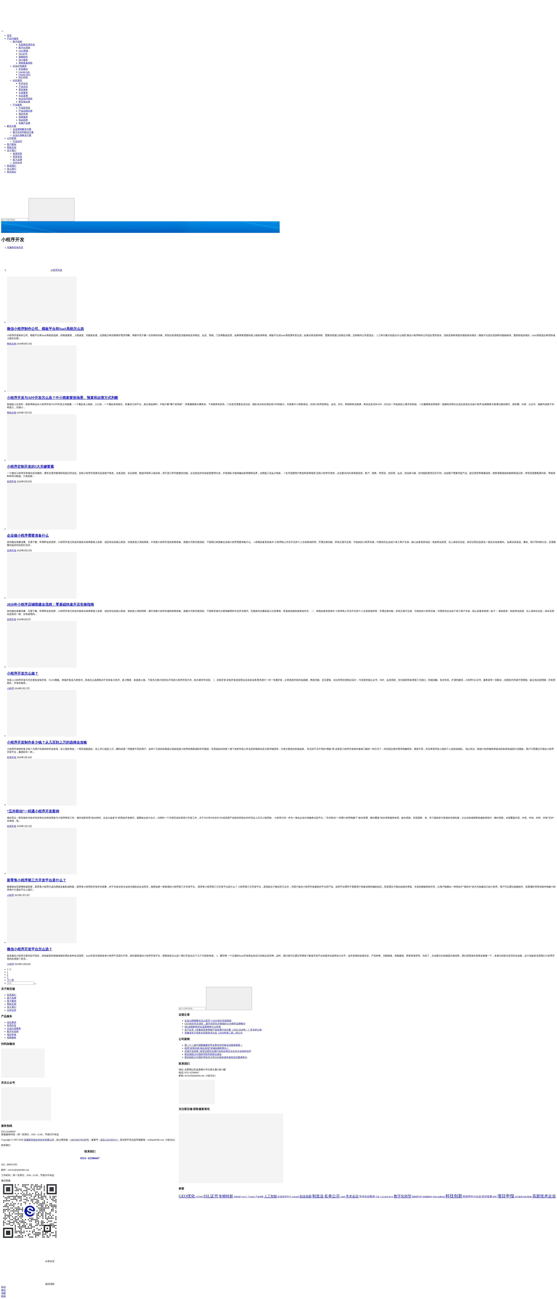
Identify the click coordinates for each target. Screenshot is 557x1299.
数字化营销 (24, 47)
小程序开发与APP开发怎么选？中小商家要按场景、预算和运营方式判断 (62, 398)
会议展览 (17, 80)
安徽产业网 (24, 123)
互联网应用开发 (27, 44)
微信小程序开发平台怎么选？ (29, 949)
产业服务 (17, 105)
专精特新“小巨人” (240, 1197)
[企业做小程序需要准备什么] (42, 529)
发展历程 (17, 153)
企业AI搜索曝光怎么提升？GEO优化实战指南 (208, 1020)
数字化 (391, 1197)
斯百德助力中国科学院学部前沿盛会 (203, 1054)
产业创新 (259, 1196)
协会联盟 (23, 120)
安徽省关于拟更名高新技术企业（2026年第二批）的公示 (214, 1033)
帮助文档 (11, 147)
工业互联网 (384, 1197)
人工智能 (270, 1196)
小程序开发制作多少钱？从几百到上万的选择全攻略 (47, 742)
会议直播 (23, 95)
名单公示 (332, 1196)
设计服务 (23, 60)
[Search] (51, 209)
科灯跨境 (23, 77)
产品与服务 (13, 38)
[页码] (35, 983)
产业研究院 (24, 108)
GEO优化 (187, 1196)
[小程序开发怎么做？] (42, 667)
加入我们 (11, 169)
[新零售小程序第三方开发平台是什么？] (42, 873)
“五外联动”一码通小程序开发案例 (33, 811)
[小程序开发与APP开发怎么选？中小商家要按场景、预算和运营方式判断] (42, 391)
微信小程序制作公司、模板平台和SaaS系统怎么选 (45, 329)
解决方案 (11, 126)
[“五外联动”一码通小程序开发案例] (42, 804)
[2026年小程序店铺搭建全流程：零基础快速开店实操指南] (42, 598)
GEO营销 (23, 51)
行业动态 (17, 141)
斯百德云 (11, 172)
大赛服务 (23, 92)
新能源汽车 (417, 1196)
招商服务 (23, 117)
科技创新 (453, 1196)
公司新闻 (11, 138)
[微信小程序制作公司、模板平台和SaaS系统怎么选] (42, 322)
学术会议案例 (367, 1196)
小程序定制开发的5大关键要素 (30, 466)
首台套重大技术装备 (523, 1197)
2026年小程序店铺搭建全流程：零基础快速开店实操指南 (50, 604)
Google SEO (24, 74)
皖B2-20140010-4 (109, 1140)
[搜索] (23, 197)
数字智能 (17, 41)
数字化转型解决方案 (23, 132)
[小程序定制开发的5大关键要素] (42, 460)
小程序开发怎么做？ (22, 673)
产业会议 (23, 86)
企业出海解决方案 (22, 135)
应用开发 (11, 481)
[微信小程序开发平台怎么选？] (42, 942)
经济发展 (487, 1196)
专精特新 (226, 1196)
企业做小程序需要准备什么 (28, 535)
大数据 (342, 1197)
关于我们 (11, 150)
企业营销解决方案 (22, 129)
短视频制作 (427, 1197)
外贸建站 (23, 69)
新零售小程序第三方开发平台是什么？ (36, 880)
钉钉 (495, 1196)
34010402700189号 (79, 1140)
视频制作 (23, 57)
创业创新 (306, 1196)
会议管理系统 (25, 98)
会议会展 (295, 1197)
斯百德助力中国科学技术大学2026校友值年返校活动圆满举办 (216, 1057)
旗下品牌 (17, 159)
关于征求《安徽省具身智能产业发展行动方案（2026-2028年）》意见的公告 (223, 1030)
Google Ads (24, 72)
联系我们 (11, 165)
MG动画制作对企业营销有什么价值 (203, 1026)
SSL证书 (23, 54)
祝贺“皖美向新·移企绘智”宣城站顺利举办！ (207, 1048)
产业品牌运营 (25, 111)
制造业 (318, 1196)
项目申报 (23, 114)
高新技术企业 (544, 1196)
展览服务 (23, 89)
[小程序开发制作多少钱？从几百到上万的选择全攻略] (42, 736)
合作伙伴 (17, 162)
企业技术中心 (284, 1196)
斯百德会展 (24, 101)
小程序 (10, 688)
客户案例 (11, 144)
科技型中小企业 (472, 1196)
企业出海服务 (20, 66)
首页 (9, 35)
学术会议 (23, 83)
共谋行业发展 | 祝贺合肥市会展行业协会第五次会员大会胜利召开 (218, 1051)
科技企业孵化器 (439, 1197)
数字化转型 (402, 1196)
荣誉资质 (17, 156)
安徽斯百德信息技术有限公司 (39, 1140)
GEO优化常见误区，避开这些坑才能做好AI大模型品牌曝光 (215, 1023)
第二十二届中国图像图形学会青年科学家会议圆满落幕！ (214, 1045)
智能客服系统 (25, 63)
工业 (377, 1196)
